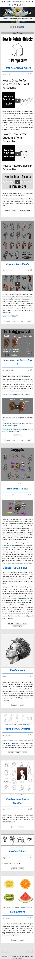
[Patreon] (20, 5)
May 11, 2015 (6, 918)
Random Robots (17, 851)
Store (28, 1)
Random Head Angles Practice (17, 801)
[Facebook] (17, 5)
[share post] (28, 74)
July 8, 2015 (5, 676)
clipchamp (26, 598)
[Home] (17, 12)
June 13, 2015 (6, 735)
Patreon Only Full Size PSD (10, 316)
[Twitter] (12, 5)
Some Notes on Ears (17, 489)
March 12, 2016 (7, 270)
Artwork (22, 1)
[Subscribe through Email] (23, 5)
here (22, 195)
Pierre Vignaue (16, 423)
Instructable (26, 376)
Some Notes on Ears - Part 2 (17, 362)
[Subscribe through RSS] (25, 5)
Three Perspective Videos (17, 68)
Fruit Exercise (17, 912)
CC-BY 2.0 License (7, 431)
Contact (8, 1)
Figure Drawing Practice (17, 729)
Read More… (17, 435)
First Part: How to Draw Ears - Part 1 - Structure (16, 394)
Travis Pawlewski (18, 429)
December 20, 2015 (8, 370)
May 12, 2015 (6, 858)
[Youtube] (10, 5)
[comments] (31, 74)
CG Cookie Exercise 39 (26, 907)
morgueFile (7, 545)
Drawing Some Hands (17, 264)
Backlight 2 (6, 429)
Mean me (6, 423)
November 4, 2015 (8, 495)
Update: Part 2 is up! (14, 567)
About (3, 1)
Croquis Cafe (26, 724)
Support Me (15, 1)
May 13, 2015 (6, 809)
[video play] (17, 100)
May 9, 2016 (6, 74)
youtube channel (11, 745)
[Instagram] (15, 5)
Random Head (17, 670)
